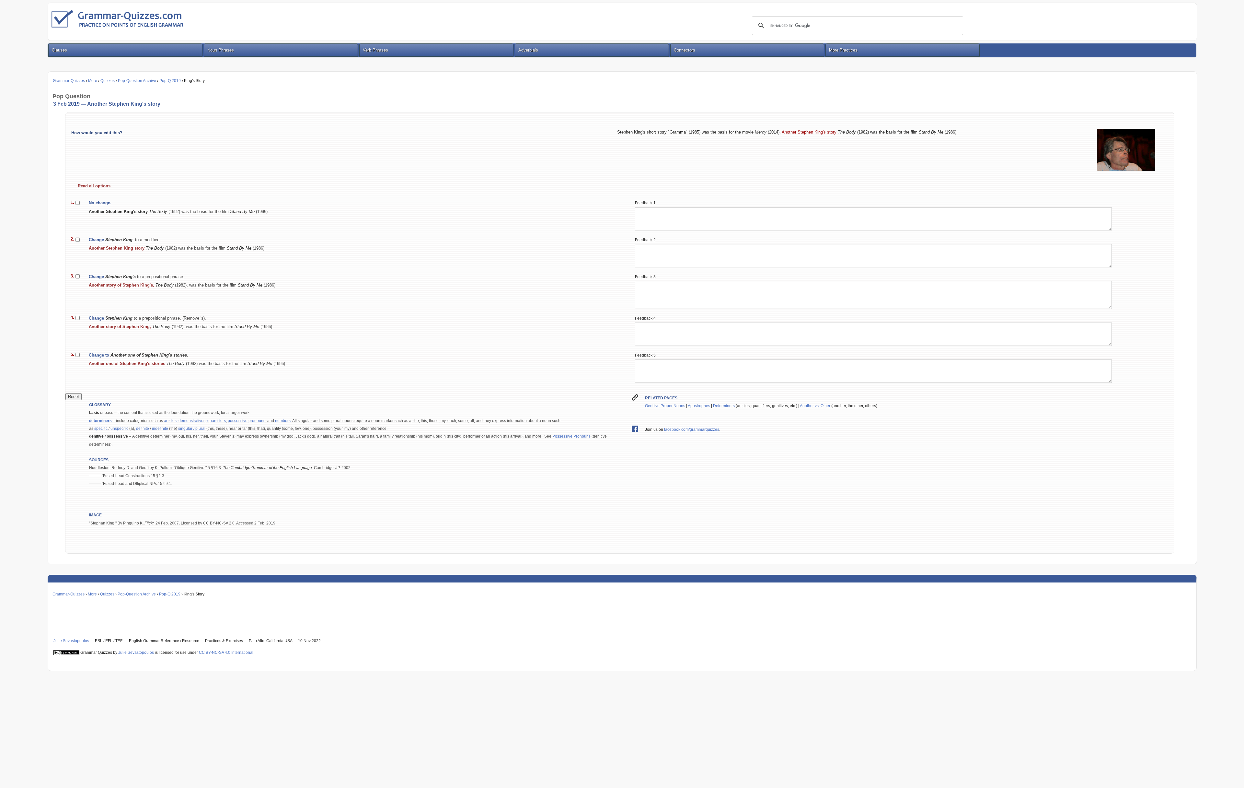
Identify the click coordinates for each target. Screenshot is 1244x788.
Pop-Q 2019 (170, 80)
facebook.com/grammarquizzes (691, 429)
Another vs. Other (815, 406)
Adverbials (528, 50)
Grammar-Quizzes (69, 80)
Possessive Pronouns (571, 436)
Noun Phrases (220, 50)
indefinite (160, 428)
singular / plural (192, 428)
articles (170, 420)
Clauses (59, 50)
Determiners (724, 406)
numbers (283, 420)
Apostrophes (699, 406)
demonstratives (192, 420)
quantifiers (216, 420)
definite (142, 428)
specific (101, 428)
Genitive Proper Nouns (665, 406)
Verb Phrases (375, 50)
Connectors (684, 50)
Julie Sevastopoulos (71, 641)
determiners (100, 420)
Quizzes (107, 80)
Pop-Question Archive (137, 80)
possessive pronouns (246, 420)
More (92, 80)
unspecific (119, 428)
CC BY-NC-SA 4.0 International (226, 652)
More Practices (843, 50)
